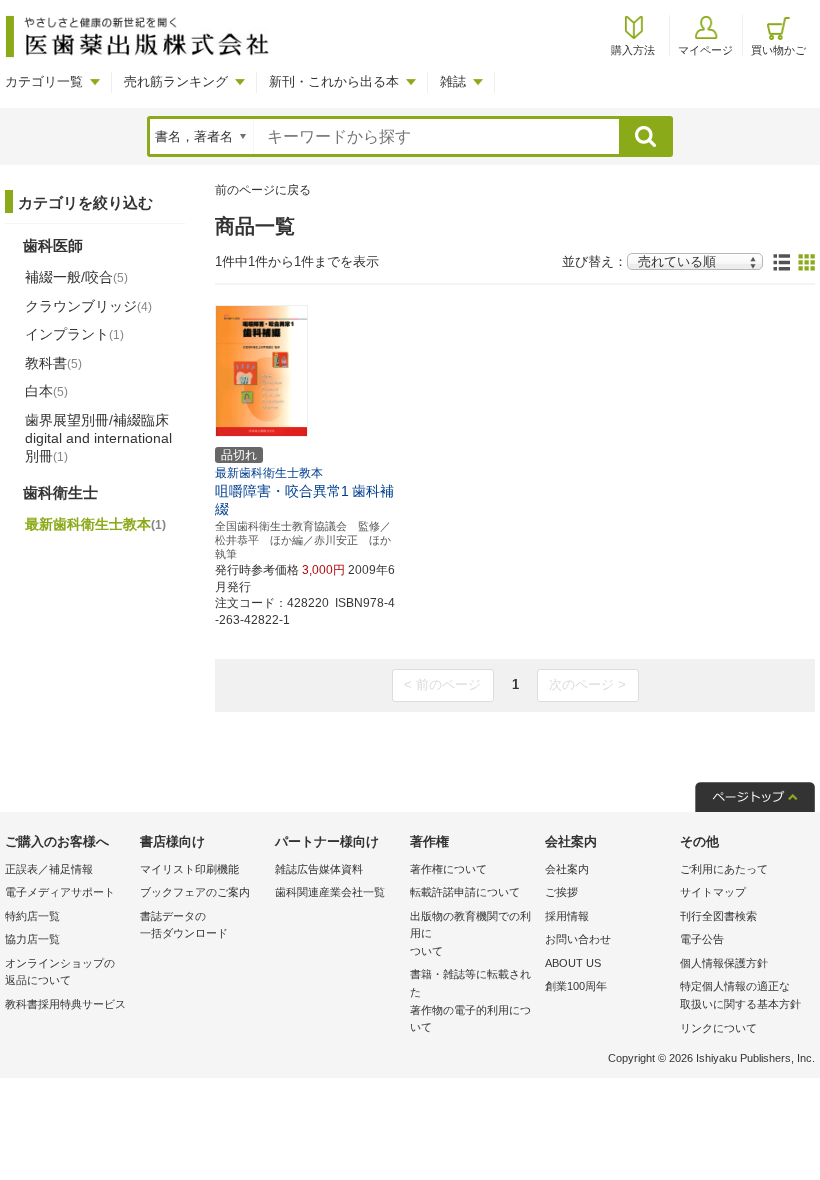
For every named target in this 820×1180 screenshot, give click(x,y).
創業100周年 (576, 986)
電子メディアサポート (60, 892)
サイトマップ (713, 892)
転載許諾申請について (465, 892)
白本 (46, 391)
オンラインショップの (60, 972)
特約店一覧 (32, 916)
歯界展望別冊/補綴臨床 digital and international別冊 (98, 438)
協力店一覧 (32, 939)
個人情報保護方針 (724, 963)
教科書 (53, 363)
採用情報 (567, 916)
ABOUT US (573, 963)
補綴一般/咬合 (76, 277)
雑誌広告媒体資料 (319, 869)
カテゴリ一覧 (44, 81)
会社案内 (567, 869)
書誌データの (184, 925)
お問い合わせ (578, 939)
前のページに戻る (263, 190)
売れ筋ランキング (176, 81)
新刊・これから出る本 (334, 81)
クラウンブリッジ (88, 306)
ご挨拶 (561, 892)
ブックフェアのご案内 (195, 892)
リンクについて (718, 1028)
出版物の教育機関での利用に (470, 933)
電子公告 (702, 939)
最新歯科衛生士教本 (95, 524)
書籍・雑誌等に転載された (470, 1000)
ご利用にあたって (724, 869)
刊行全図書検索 (718, 916)
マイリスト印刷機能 (189, 869)
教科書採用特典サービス (65, 1004)
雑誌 (453, 81)
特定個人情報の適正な (740, 995)
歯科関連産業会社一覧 (330, 892)
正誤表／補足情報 (49, 869)
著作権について (448, 869)
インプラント (74, 334)
